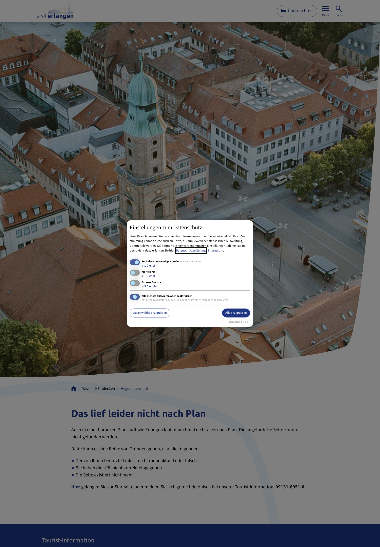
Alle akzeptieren (236, 313)
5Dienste (149, 286)
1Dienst (148, 265)
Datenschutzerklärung (191, 250)
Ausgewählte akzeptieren (150, 313)
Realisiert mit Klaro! (238, 321)
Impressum (215, 250)
